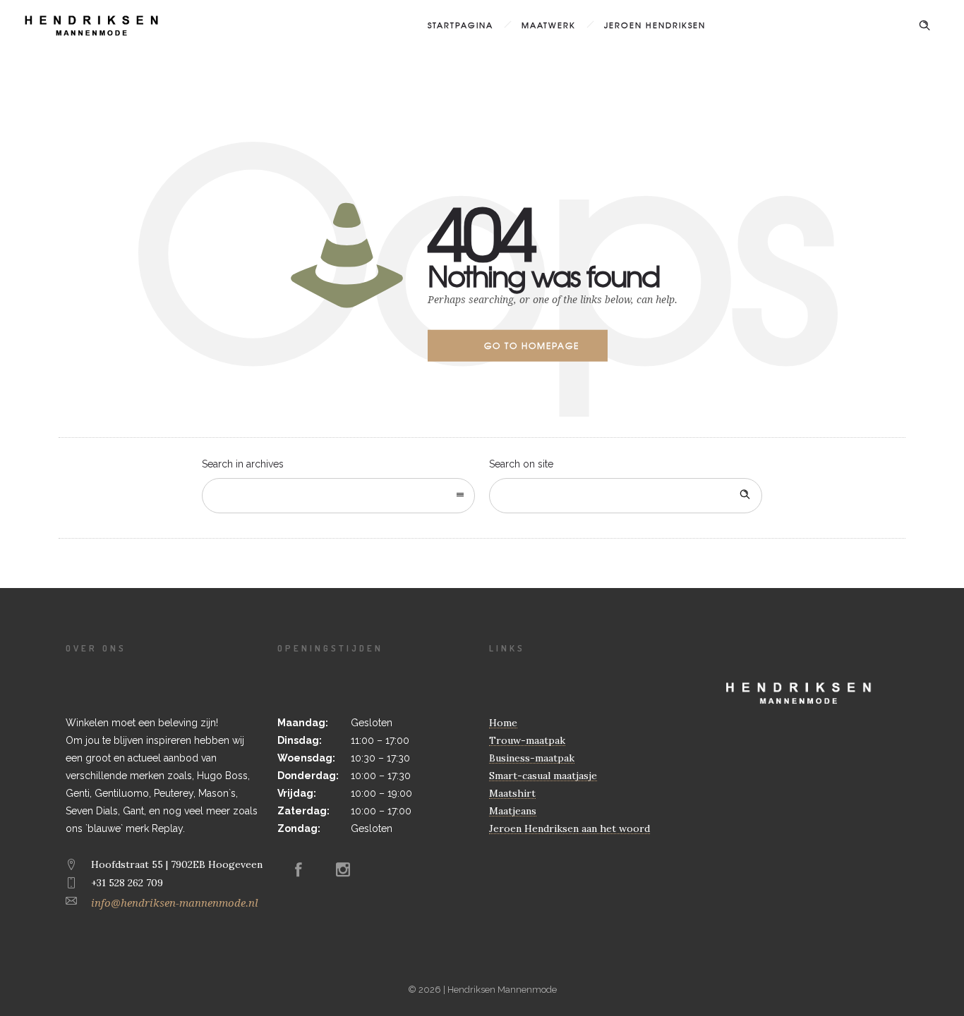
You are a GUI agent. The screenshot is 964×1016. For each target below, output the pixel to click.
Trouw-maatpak (527, 740)
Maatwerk (549, 24)
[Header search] (924, 25)
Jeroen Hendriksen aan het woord (569, 828)
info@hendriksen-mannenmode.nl (174, 903)
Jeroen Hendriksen (655, 24)
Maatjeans (512, 810)
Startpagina (460, 24)
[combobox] (338, 495)
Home (503, 722)
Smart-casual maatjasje (543, 775)
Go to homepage (531, 345)
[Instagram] (343, 869)
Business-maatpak (531, 758)
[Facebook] (298, 869)
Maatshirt (512, 793)
